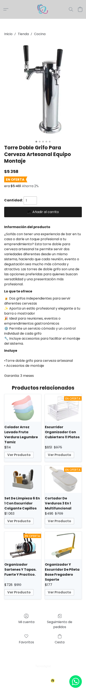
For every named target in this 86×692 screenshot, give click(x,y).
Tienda (23, 34)
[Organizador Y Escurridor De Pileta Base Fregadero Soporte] (63, 545)
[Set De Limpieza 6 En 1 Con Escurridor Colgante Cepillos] (22, 479)
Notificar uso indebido (43, 673)
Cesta (59, 642)
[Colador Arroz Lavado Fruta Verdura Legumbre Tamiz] (22, 408)
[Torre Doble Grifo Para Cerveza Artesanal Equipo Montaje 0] (43, 89)
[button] (43, 9)
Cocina (40, 34)
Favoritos (26, 642)
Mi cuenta (26, 622)
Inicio (8, 34)
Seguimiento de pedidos (59, 624)
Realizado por (40, 680)
